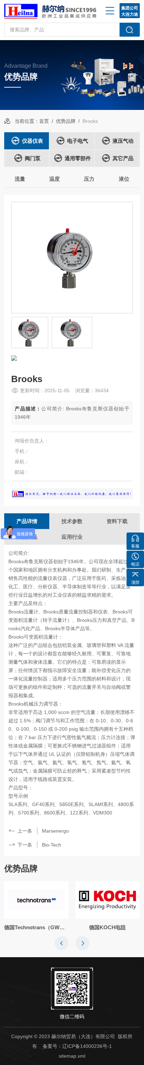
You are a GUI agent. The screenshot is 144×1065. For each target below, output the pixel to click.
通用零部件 (78, 158)
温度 (54, 179)
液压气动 (123, 141)
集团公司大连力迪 (129, 11)
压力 (89, 179)
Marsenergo (55, 831)
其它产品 (123, 158)
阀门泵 (33, 158)
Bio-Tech (51, 845)
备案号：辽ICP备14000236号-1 (77, 1046)
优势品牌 (65, 121)
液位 (124, 179)
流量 (20, 179)
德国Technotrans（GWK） (36, 927)
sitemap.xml (72, 1056)
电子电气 (77, 141)
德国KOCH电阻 (107, 927)
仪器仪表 (32, 141)
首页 (44, 121)
